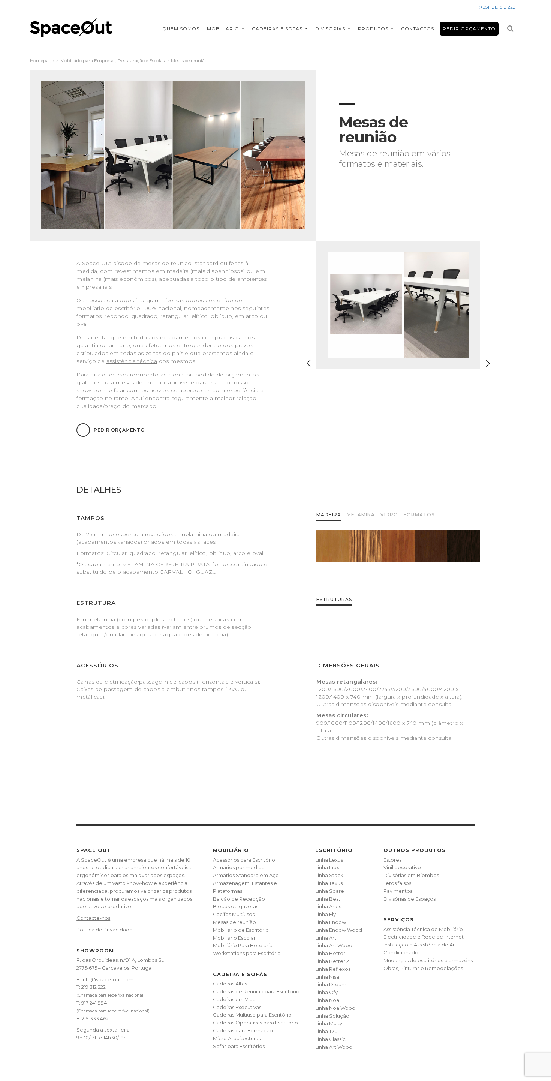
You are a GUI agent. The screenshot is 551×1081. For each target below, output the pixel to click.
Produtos (374, 28)
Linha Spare (329, 891)
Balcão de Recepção (239, 899)
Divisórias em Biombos (411, 875)
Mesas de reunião (234, 922)
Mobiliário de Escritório (241, 930)
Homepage (42, 60)
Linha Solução (332, 1016)
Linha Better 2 (332, 961)
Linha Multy (328, 1023)
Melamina (361, 514)
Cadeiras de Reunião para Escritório (256, 991)
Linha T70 (326, 1031)
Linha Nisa (327, 977)
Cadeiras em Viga (234, 999)
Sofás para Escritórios (239, 1046)
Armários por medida (239, 867)
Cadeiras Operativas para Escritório (255, 1023)
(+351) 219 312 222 (497, 7)
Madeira (328, 514)
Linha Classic (330, 1039)
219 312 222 (93, 987)
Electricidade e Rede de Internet (423, 937)
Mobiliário (224, 28)
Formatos (419, 514)
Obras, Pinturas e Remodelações (423, 968)
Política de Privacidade (104, 930)
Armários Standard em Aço (246, 875)
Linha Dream (330, 984)
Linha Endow (330, 922)
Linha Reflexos (332, 969)
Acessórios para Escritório (244, 860)
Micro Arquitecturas (237, 1038)
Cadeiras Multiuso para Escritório (252, 1015)
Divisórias (331, 28)
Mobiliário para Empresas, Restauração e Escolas (112, 60)
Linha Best (327, 899)
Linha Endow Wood (338, 930)
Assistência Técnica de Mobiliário (423, 929)
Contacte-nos (93, 918)
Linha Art (325, 938)
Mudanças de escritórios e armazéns (428, 960)
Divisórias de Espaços (409, 899)
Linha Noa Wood (335, 1008)
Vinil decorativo (402, 867)
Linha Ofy (326, 992)
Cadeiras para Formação (243, 1030)
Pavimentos (397, 891)
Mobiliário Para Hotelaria (243, 945)
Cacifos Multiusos (234, 914)
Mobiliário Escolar (234, 938)
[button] (487, 363)
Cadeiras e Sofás (278, 28)
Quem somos (180, 28)
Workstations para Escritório (247, 953)
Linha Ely (325, 914)
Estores (392, 860)
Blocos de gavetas (235, 906)
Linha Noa (327, 1000)
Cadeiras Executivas (237, 1007)
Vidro (389, 514)
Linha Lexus (329, 860)
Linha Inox (327, 867)
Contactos (417, 28)
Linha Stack (329, 875)
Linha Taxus (329, 883)
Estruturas (334, 599)
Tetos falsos (397, 883)
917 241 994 (94, 1003)
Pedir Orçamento (469, 28)
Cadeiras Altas (230, 984)
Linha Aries (328, 906)
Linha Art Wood (333, 945)
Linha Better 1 (331, 953)
